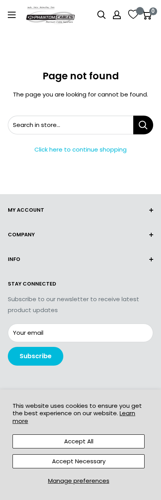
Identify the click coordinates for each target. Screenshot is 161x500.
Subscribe (36, 356)
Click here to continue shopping (80, 149)
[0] (147, 15)
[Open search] (101, 15)
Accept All (78, 441)
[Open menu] (12, 15)
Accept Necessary (79, 461)
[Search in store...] (143, 125)
